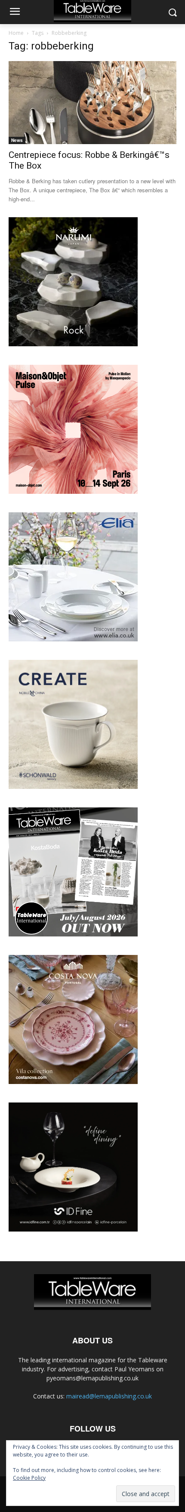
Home (16, 33)
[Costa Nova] (73, 1082)
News (17, 140)
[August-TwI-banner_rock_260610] (73, 344)
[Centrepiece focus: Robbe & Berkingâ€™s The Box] (92, 102)
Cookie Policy (29, 1477)
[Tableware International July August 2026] (73, 934)
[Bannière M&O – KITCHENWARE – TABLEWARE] (73, 491)
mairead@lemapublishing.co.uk (109, 1396)
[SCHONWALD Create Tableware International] (73, 786)
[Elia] (73, 639)
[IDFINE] (73, 1229)
